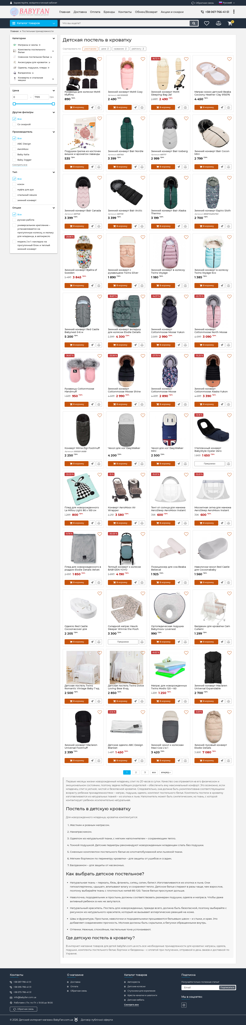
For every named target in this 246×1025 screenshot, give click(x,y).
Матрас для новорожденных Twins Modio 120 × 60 (169, 688)
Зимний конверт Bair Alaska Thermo (168, 213)
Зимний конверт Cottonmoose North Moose (210, 332)
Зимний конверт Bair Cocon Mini (211, 154)
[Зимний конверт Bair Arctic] (126, 192)
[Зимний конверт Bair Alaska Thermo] (169, 192)
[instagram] (183, 1005)
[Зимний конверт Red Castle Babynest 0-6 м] (83, 311)
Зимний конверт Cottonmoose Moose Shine (124, 391)
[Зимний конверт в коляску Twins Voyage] (169, 252)
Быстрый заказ (92, 107)
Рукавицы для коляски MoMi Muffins (82, 94)
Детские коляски (136, 986)
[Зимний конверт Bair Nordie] (126, 133)
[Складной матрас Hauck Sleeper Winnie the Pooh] (126, 608)
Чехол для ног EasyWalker (124, 448)
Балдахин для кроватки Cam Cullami (212, 629)
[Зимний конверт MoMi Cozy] (126, 73)
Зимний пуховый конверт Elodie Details (210, 748)
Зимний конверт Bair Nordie (125, 153)
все (154, 772)
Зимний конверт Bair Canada (83, 212)
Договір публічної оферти (97, 1019)
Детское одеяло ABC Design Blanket (125, 748)
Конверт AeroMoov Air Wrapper (122, 510)
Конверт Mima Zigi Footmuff (82, 450)
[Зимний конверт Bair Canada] (83, 192)
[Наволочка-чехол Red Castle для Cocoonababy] (213, 549)
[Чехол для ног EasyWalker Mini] (169, 430)
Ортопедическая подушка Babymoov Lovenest (167, 629)
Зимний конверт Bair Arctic (125, 212)
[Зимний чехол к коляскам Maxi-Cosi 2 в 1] (169, 727)
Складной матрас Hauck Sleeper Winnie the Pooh (123, 629)
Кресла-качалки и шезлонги (142, 995)
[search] (194, 23)
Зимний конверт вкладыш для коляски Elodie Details (124, 332)
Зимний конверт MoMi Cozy (125, 93)
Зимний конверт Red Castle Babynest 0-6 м (82, 332)
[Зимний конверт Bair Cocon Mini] (213, 133)
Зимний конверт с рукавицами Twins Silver (123, 273)
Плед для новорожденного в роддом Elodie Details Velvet (83, 570)
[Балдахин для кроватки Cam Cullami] (213, 608)
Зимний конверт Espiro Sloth (212, 212)
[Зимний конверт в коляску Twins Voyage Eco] (213, 252)
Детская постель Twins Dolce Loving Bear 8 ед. (126, 688)
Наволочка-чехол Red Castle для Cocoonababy (212, 570)
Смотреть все (19, 165)
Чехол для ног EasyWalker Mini (167, 451)
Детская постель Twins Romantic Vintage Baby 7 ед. (82, 688)
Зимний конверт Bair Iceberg (169, 153)
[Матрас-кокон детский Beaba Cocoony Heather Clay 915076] (213, 73)
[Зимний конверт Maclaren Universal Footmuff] (83, 727)
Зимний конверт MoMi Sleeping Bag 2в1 (165, 94)
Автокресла (134, 982)
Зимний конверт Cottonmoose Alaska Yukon (211, 390)
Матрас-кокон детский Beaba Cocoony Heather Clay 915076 (212, 94)
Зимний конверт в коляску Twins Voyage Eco (211, 273)
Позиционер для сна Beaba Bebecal (168, 570)
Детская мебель (136, 1000)
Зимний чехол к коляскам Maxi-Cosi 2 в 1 (167, 748)
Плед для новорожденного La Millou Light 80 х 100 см (82, 509)
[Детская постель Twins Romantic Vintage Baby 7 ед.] (83, 667)
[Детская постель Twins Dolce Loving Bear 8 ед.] (126, 667)
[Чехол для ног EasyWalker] (126, 430)
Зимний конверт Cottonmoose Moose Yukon (168, 332)
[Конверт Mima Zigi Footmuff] (83, 430)
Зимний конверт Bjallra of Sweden (81, 273)
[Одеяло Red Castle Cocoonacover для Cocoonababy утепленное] (83, 608)
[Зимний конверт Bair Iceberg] (169, 133)
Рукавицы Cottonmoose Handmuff (79, 390)
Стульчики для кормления (141, 991)
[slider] (14, 103)
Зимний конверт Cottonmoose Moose (163, 391)
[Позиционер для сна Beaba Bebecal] (169, 549)
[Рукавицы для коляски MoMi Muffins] (83, 73)
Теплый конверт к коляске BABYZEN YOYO (124, 570)
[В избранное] (100, 59)
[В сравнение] (99, 107)
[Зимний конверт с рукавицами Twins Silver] (126, 252)
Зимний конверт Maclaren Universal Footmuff (81, 748)
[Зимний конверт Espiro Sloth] (213, 192)
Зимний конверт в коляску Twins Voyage (168, 273)
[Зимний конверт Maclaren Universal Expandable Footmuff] (213, 667)
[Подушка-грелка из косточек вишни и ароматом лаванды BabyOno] (83, 133)
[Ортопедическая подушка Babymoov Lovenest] (169, 608)
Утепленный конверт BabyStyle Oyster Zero (208, 451)
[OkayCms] (75, 1019)
